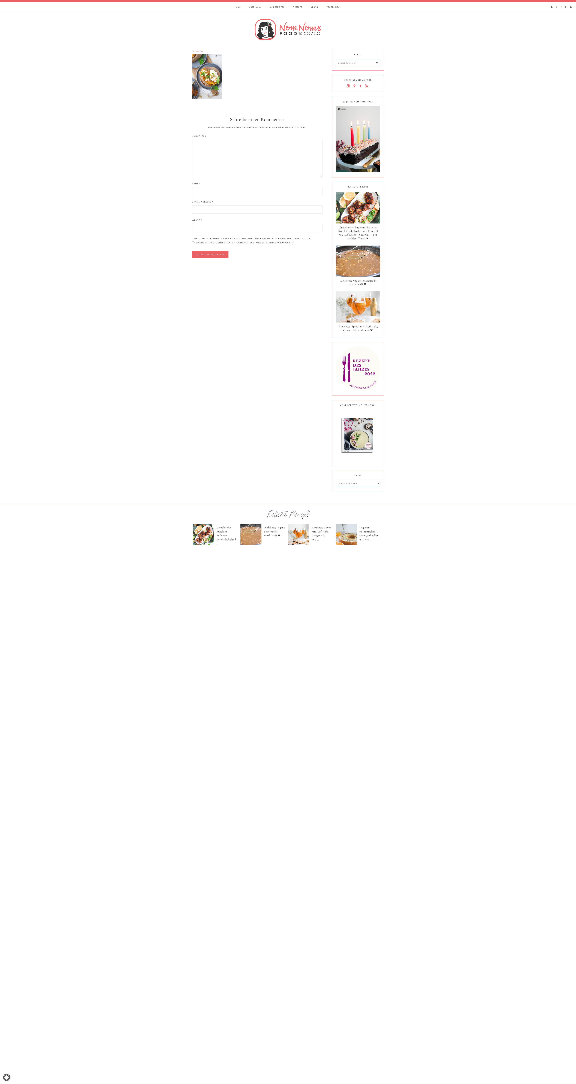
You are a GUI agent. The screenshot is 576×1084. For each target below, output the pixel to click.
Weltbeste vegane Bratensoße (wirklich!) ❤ (358, 282)
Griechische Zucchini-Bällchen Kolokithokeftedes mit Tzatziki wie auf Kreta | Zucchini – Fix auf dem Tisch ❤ (358, 233)
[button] (6, 1077)
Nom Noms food (288, 29)
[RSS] (566, 3)
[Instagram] (553, 3)
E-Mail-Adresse (202, 202)
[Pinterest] (557, 3)
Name (196, 183)
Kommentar (199, 136)
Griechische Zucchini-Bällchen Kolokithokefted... (226, 535)
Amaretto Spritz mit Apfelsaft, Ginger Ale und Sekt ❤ (358, 328)
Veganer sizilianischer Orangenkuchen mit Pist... (369, 533)
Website (197, 220)
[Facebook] (562, 3)
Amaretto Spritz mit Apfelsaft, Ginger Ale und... (322, 533)
